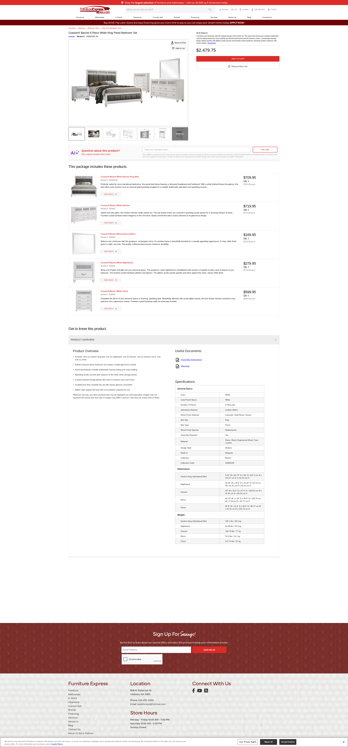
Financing (195, 17)
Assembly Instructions (191, 360)
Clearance (137, 17)
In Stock (118, 17)
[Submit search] (210, 9)
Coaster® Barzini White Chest (114, 291)
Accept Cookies (288, 742)
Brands (177, 17)
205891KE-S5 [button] (92, 36)
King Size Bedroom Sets (111, 28)
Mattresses (99, 17)
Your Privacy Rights (247, 742)
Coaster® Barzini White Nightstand (117, 263)
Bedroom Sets (93, 28)
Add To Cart (238, 59)
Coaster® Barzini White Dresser (115, 205)
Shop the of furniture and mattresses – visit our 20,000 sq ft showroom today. (176, 2)
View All (180, 134)
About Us (232, 17)
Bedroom (81, 28)
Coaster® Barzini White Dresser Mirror (118, 234)
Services (213, 17)
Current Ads (158, 17)
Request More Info (240, 66)
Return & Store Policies (80, 733)
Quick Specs (109, 194)
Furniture (80, 17)
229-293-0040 (146, 700)
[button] (220, 9)
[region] (174, 742)
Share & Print (180, 43)
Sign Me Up (209, 649)
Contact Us (267, 17)
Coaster (72, 37)
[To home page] (95, 10)
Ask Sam (265, 150)
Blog (249, 17)
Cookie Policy (57, 744)
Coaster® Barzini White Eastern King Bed (120, 177)
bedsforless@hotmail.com (151, 704)
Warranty (185, 366)
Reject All (269, 742)
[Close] (344, 742)
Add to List (180, 48)
